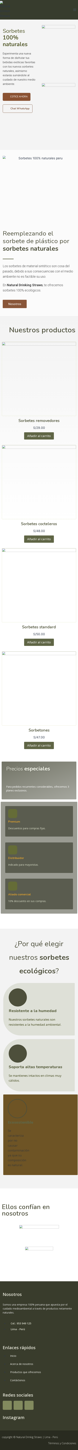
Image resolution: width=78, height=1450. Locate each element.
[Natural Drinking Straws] (5, 10)
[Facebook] (7, 1405)
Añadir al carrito (39, 436)
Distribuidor (16, 858)
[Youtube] (29, 1405)
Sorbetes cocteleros (39, 524)
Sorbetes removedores (39, 420)
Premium (14, 822)
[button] (16, 97)
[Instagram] (18, 1405)
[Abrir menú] (74, 9)
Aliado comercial (19, 894)
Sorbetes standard (39, 627)
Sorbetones (39, 730)
